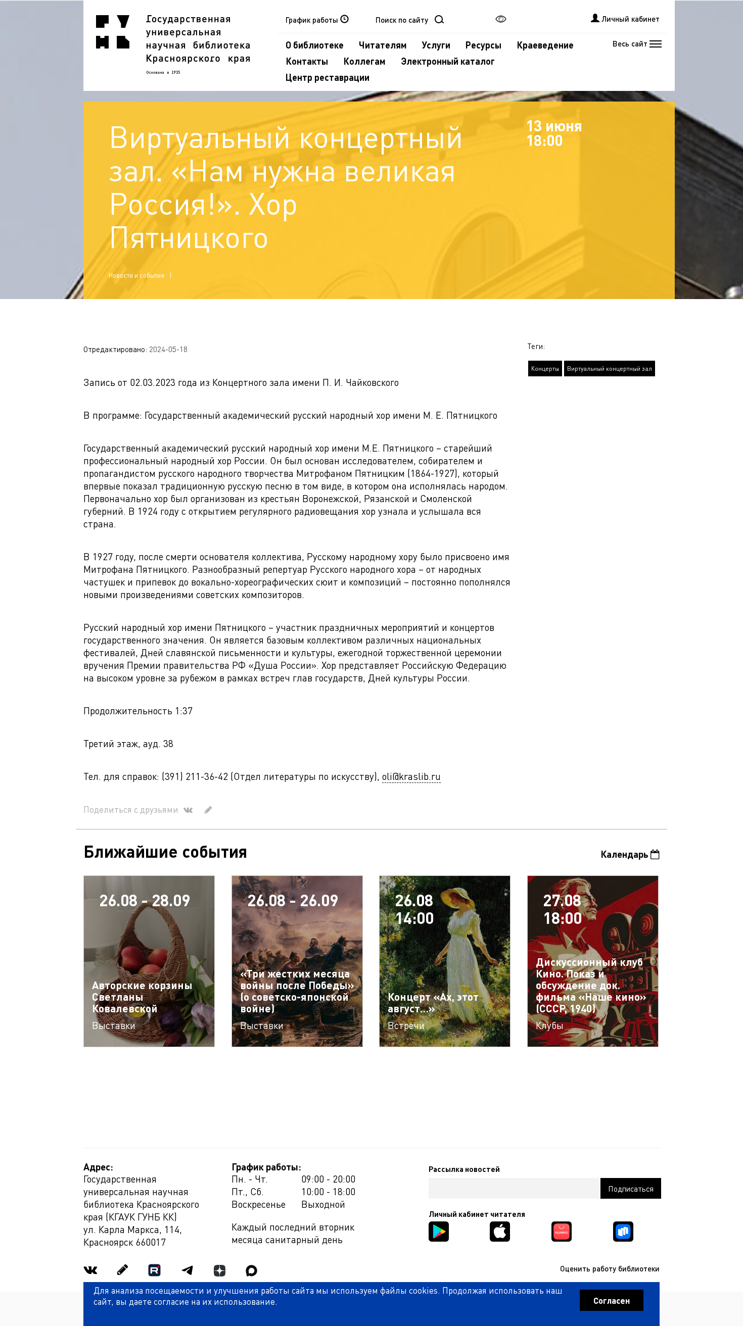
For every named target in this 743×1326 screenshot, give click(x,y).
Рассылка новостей (464, 1169)
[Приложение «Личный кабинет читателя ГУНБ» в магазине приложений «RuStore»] (623, 1230)
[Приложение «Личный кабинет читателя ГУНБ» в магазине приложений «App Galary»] (561, 1230)
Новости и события (136, 275)
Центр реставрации (327, 77)
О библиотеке (315, 45)
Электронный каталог (448, 61)
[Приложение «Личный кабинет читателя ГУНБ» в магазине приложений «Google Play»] (439, 1230)
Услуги (436, 45)
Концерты (545, 368)
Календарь (625, 854)
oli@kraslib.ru (411, 776)
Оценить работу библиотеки (610, 1268)
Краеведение (545, 45)
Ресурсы (483, 45)
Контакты (307, 61)
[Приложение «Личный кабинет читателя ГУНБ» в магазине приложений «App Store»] (500, 1230)
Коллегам (364, 61)
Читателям (383, 45)
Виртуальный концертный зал (609, 368)
